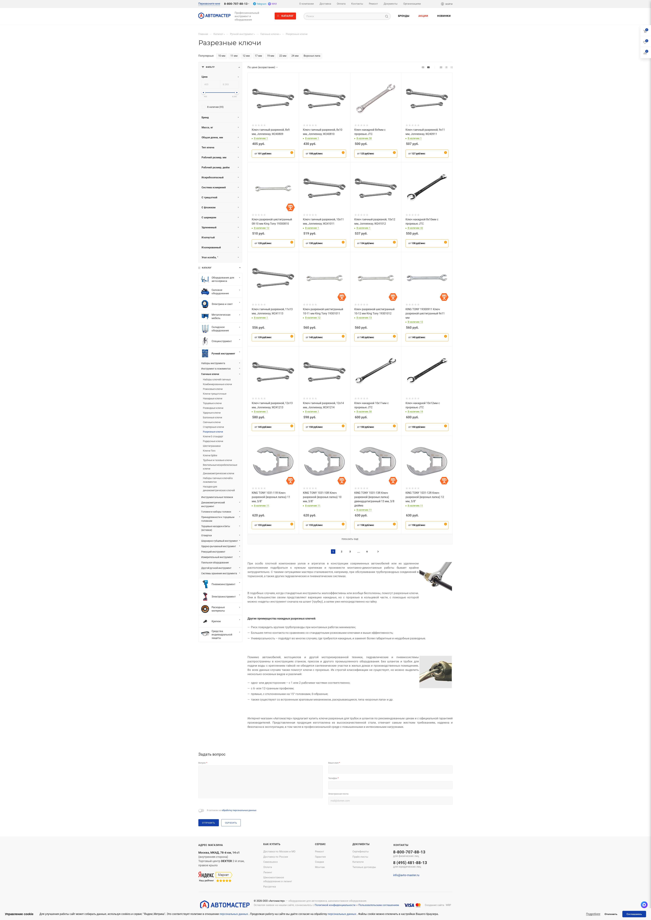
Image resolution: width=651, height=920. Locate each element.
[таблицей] (451, 67)
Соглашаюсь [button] (634, 914)
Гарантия (320, 856)
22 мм (282, 55)
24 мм (295, 55)
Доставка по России (275, 856)
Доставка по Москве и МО (279, 851)
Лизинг (267, 872)
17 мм (258, 55)
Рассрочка (269, 886)
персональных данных (234, 914)
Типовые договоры (364, 867)
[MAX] (644, 904)
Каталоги (358, 861)
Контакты (400, 845)
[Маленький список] (423, 67)
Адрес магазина (210, 845)
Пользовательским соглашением (378, 905)
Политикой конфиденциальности (335, 905)
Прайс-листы (360, 856)
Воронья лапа (312, 55)
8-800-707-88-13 (236, 3)
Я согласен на (231, 810)
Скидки (319, 861)
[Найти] (386, 16)
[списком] (446, 67)
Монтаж (320, 867)
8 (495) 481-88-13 (410, 864)
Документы (361, 844)
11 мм (234, 55)
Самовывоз (270, 861)
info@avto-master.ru (406, 875)
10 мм (221, 55)
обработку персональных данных (239, 810)
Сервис (320, 844)
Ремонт (319, 851)
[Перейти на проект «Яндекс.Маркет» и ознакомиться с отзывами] (215, 877)
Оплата (267, 867)
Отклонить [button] (611, 914)
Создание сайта (434, 905)
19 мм (270, 55)
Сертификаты (360, 851)
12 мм (246, 55)
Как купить (271, 844)
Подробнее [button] (593, 914)
